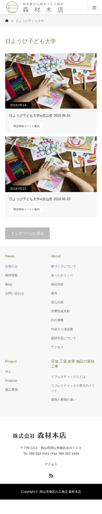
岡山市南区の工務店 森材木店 (60, 492)
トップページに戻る (27, 233)
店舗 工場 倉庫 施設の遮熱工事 (72, 363)
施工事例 (11, 389)
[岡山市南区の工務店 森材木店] (35, 7)
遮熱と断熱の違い (63, 399)
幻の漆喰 (57, 320)
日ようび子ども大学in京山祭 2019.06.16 (39, 116)
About (56, 256)
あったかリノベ (62, 275)
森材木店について (63, 338)
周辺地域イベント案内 (26, 126)
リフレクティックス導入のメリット (73, 388)
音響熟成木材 (60, 311)
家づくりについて (63, 266)
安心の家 (57, 302)
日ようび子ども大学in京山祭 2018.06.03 (39, 199)
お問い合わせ (14, 293)
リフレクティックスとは (68, 377)
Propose (11, 381)
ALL (8, 371)
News (9, 256)
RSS (50, 475)
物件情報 (11, 275)
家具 (54, 293)
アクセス (57, 347)
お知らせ (11, 266)
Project (11, 361)
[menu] (94, 7)
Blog (8, 284)
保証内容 (57, 284)
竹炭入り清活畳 (62, 329)
